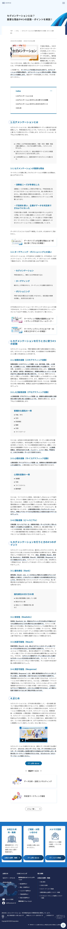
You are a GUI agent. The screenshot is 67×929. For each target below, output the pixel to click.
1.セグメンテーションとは (24, 96)
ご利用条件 (49, 915)
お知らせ (5, 873)
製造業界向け (23, 884)
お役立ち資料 (44, 885)
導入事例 (40, 873)
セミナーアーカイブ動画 (47, 889)
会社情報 (3, 916)
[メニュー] (63, 3)
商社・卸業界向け (25, 887)
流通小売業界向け (25, 898)
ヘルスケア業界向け (25, 891)
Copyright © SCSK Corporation (10, 921)
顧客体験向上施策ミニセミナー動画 (50, 892)
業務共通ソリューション (25, 901)
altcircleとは (7, 882)
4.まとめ (18, 108)
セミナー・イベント (9, 878)
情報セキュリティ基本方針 (33, 915)
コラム (17, 31)
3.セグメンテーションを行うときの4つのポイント (32, 104)
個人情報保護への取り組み (14, 915)
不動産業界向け (24, 894)
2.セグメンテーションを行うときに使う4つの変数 (32, 100)
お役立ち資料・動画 (44, 878)
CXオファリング (22, 873)
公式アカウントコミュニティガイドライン (60, 917)
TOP (11, 31)
